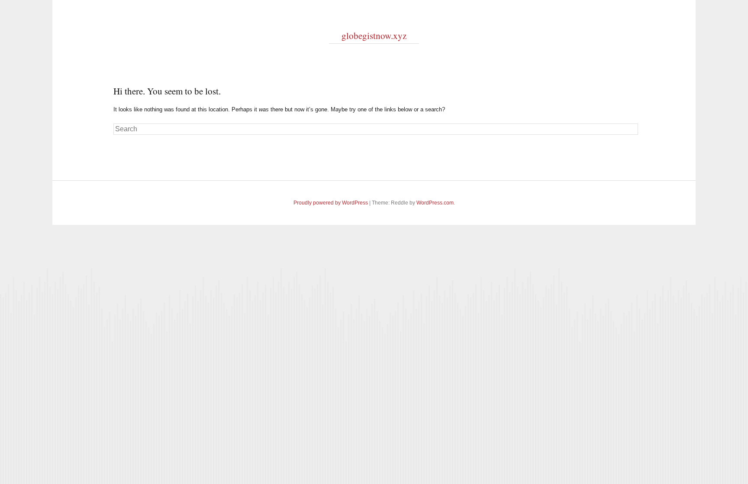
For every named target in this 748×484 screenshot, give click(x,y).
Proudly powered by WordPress (330, 203)
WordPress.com (435, 203)
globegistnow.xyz (374, 35)
